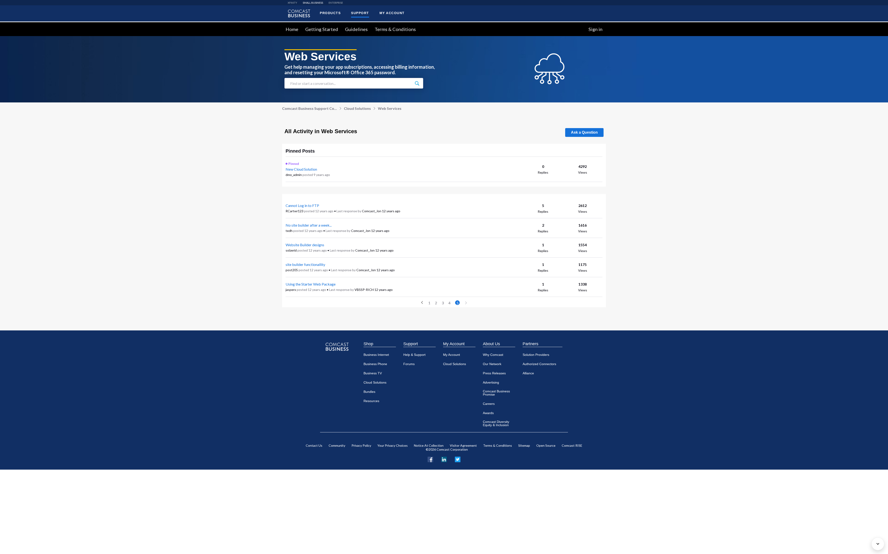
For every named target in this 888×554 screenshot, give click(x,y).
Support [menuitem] (360, 13)
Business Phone (375, 364)
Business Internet (376, 354)
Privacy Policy (361, 445)
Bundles (369, 391)
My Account (454, 344)
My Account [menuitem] (392, 13)
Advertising (491, 382)
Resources (371, 401)
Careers (489, 403)
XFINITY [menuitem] (292, 2)
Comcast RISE (572, 445)
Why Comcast (493, 354)
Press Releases (494, 373)
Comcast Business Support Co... (309, 108)
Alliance (528, 373)
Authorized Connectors (539, 364)
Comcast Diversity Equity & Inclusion (496, 423)
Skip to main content (19, 25)
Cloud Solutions (357, 108)
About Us (491, 344)
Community (337, 445)
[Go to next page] (466, 303)
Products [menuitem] (330, 13)
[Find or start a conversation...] (417, 83)
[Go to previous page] (422, 303)
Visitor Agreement (463, 445)
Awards (488, 413)
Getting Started (321, 29)
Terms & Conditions (395, 29)
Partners (530, 344)
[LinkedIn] (444, 459)
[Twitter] (457, 459)
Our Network (492, 364)
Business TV (373, 373)
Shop (368, 344)
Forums (409, 364)
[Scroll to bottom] (877, 543)
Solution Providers (536, 354)
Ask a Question (584, 132)
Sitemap (524, 445)
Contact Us (314, 445)
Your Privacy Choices (392, 445)
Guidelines (356, 29)
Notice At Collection (429, 445)
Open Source (545, 445)
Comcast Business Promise (496, 393)
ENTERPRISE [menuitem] (336, 2)
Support (410, 344)
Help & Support (414, 354)
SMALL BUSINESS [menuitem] (313, 2)
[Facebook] (430, 459)
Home (292, 29)
